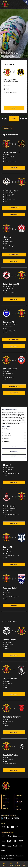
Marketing (6, 441)
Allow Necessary (14, 451)
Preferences (7, 435)
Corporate (19, 795)
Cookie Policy (6, 429)
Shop (17, 799)
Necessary (7, 433)
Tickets (14, 108)
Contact (18, 809)
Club (17, 806)
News (4, 805)
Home (4, 795)
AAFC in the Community (19, 802)
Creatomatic (10, 858)
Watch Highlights (14, 208)
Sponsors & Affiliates (7, 832)
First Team (6, 802)
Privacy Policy (16, 855)
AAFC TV (5, 808)
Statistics (6, 438)
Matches (5, 799)
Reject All (14, 456)
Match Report (14, 167)
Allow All (14, 446)
